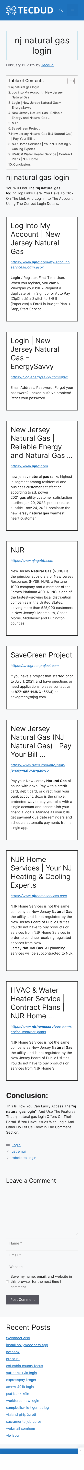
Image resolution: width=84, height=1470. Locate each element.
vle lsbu (12, 1435)
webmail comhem (20, 1428)
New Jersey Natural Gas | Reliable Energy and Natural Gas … (37, 115)
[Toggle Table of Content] (69, 81)
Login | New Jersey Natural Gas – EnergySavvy (36, 105)
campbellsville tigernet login (29, 1408)
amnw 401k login (20, 1387)
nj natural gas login (25, 87)
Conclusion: (22, 164)
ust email (19, 1151)
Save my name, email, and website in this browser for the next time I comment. (41, 1281)
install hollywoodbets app (27, 1345)
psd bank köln (17, 1394)
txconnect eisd (18, 1338)
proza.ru (13, 1359)
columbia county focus (24, 1366)
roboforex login (24, 1158)
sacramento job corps (24, 1421)
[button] (61, 10)
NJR (15, 123)
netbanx (13, 1352)
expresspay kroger (21, 1380)
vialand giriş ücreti (21, 1415)
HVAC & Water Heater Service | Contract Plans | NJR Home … (42, 156)
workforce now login (22, 1401)
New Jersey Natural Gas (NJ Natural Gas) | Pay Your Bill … (42, 136)
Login (16, 1145)
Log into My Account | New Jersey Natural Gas (37, 94)
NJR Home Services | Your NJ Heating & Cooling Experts (41, 146)
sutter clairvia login (21, 1373)
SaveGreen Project (26, 128)
